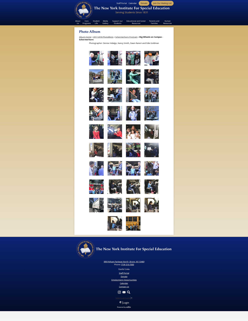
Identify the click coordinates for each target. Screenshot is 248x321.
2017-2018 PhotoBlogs (103, 37)
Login (124, 302)
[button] (77, 22)
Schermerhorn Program (126, 37)
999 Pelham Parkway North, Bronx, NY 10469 (124, 261)
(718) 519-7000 (127, 264)
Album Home (85, 37)
